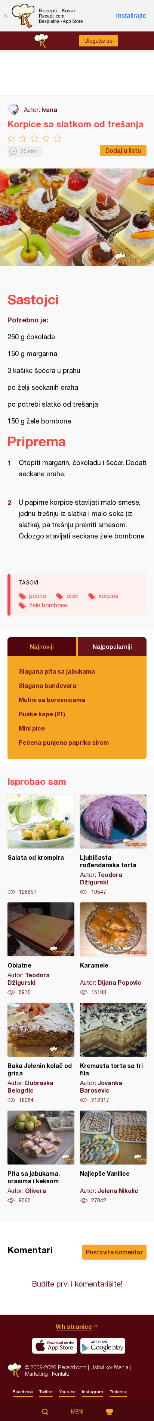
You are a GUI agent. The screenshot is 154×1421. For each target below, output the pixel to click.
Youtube (67, 1391)
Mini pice (32, 728)
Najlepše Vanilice (113, 1157)
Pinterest (118, 1391)
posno (37, 595)
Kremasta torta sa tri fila (113, 1053)
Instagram (92, 1391)
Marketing (36, 1373)
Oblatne (40, 949)
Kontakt (60, 1373)
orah (72, 595)
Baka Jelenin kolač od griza (40, 1053)
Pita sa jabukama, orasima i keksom (40, 1157)
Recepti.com (14, 1370)
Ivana (49, 109)
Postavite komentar (114, 1251)
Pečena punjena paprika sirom (64, 742)
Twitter (46, 1391)
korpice (108, 595)
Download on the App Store (54, 1346)
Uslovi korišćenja (109, 1367)
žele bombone (48, 605)
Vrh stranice (74, 1326)
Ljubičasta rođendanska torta (113, 845)
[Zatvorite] (5, 15)
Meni (77, 1412)
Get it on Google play (102, 1346)
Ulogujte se (98, 41)
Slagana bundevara (47, 685)
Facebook (23, 1391)
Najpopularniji (112, 646)
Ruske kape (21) (42, 713)
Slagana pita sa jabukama (57, 671)
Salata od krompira (40, 845)
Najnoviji (42, 646)
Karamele (113, 949)
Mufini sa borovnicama (52, 699)
